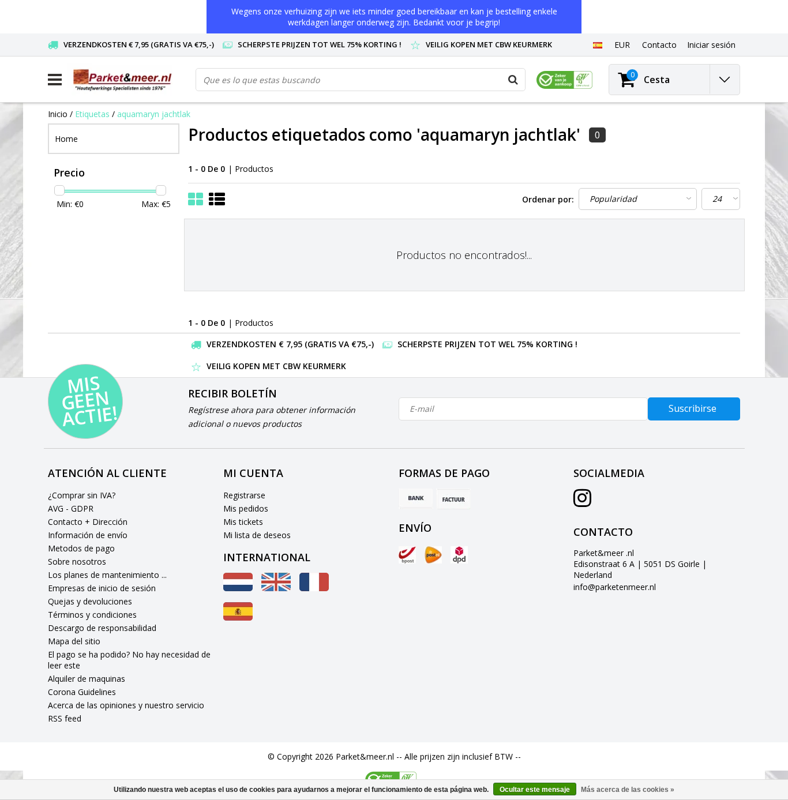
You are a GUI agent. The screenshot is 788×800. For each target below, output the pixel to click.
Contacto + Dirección (87, 521)
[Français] (314, 588)
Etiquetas (92, 113)
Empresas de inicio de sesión (102, 588)
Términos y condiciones (92, 614)
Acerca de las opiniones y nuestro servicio (126, 705)
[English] (276, 588)
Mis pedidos (245, 508)
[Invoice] (453, 499)
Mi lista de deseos (257, 534)
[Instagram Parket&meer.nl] (582, 502)
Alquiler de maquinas (86, 678)
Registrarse (244, 495)
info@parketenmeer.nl (614, 586)
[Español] (597, 44)
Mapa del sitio (74, 641)
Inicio (57, 113)
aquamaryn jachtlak (153, 113)
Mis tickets (243, 521)
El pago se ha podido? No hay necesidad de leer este (129, 660)
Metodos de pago (81, 548)
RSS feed (64, 718)
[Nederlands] (238, 588)
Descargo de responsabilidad (102, 627)
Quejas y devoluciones (90, 601)
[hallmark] (564, 80)
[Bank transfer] (416, 499)
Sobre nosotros (77, 561)
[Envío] (407, 555)
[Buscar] (513, 79)
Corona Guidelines (82, 691)
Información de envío (87, 534)
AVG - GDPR (70, 508)
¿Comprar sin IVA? (81, 495)
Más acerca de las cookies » (627, 790)
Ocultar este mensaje (535, 790)
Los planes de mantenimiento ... (107, 574)
